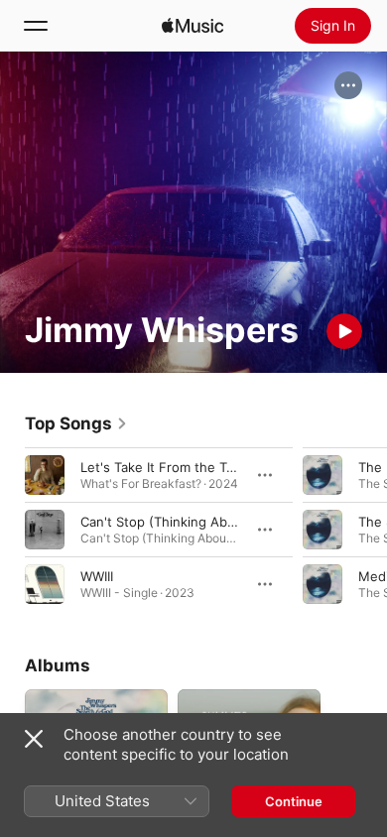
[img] (192, 26)
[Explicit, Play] (322, 584)
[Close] (34, 739)
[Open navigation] (36, 26)
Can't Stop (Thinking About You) (180, 522)
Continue (293, 801)
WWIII (96, 576)
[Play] (344, 331)
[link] (76, 423)
